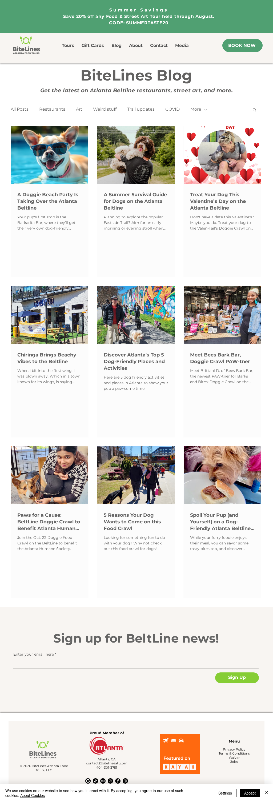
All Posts (20, 109)
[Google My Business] (88, 781)
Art (79, 109)
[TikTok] (95, 781)
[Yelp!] (110, 781)
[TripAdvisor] (103, 781)
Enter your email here (33, 654)
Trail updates (141, 109)
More (195, 109)
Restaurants (52, 109)
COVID (172, 109)
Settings (225, 793)
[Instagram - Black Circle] (125, 781)
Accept (250, 793)
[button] (254, 110)
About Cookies (32, 795)
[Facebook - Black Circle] (118, 781)
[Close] (266, 793)
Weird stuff (105, 109)
